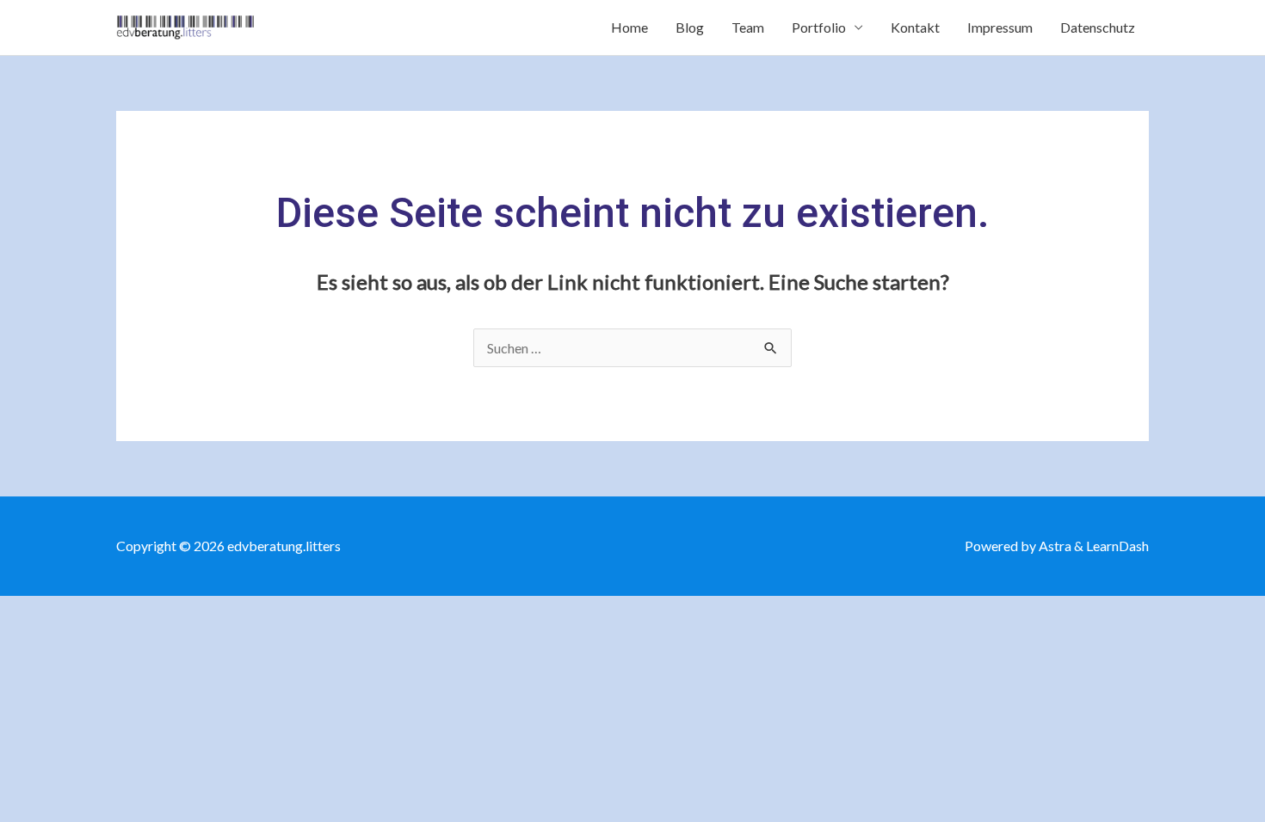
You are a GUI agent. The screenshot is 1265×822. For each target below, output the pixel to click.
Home (629, 27)
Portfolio (819, 27)
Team (747, 27)
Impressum (1000, 27)
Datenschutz (1097, 27)
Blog (690, 27)
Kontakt (915, 27)
